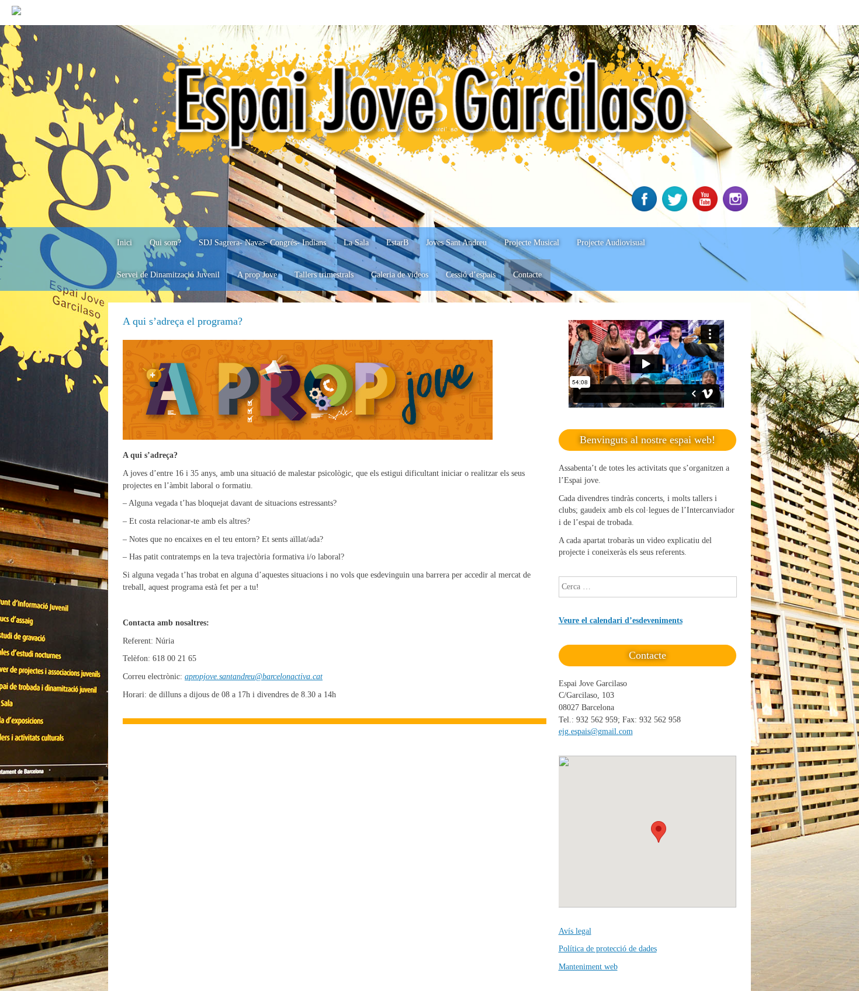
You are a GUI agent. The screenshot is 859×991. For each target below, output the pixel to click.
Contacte (527, 274)
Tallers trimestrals (324, 274)
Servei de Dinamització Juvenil (168, 274)
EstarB (397, 242)
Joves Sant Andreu (456, 242)
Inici (124, 242)
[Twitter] (676, 208)
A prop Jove (257, 274)
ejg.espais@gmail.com (596, 731)
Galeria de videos (399, 274)
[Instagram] (737, 208)
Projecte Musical (531, 242)
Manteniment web (588, 966)
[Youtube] (706, 208)
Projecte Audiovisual (611, 242)
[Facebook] (646, 208)
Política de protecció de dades (608, 948)
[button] (658, 832)
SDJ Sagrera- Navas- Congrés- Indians (262, 242)
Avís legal (575, 931)
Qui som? (165, 242)
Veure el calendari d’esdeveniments (621, 620)
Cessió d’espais (471, 274)
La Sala (356, 242)
